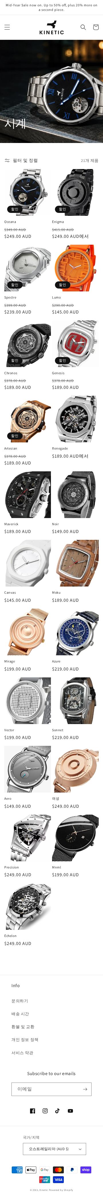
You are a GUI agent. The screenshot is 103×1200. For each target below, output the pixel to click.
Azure (56, 661)
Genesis (58, 373)
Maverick (11, 524)
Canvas (10, 592)
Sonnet (58, 730)
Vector (9, 730)
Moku (56, 592)
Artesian (10, 448)
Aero (7, 798)
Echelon (10, 936)
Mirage (9, 661)
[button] (7, 27)
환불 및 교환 (22, 1026)
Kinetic (43, 1189)
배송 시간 (20, 1013)
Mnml (56, 867)
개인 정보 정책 (25, 1039)
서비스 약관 (22, 1052)
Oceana (10, 221)
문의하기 (19, 1000)
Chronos (10, 373)
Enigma (58, 221)
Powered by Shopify (61, 1189)
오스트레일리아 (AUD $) (49, 1148)
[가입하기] (85, 1089)
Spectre (10, 297)
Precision (11, 867)
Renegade (60, 448)
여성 (55, 798)
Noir (55, 524)
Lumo (56, 297)
